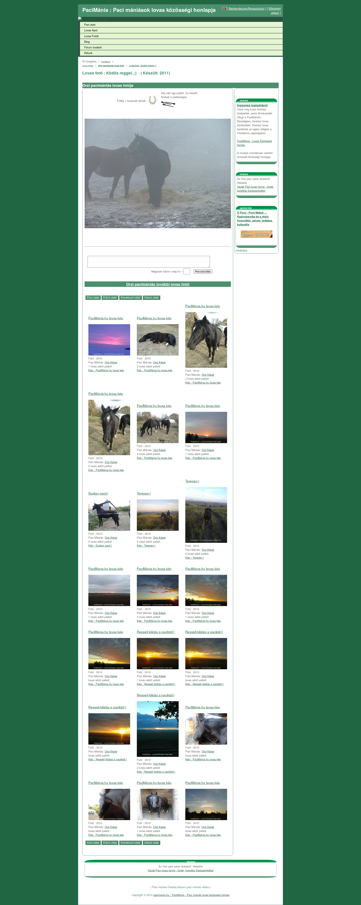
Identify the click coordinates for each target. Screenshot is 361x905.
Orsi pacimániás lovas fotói (111, 65)
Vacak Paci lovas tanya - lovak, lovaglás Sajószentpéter (255, 189)
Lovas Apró (91, 30)
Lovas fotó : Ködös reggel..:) (142, 65)
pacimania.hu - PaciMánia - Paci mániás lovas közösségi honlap (191, 895)
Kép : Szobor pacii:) (100, 545)
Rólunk (88, 53)
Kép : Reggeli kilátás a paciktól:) (156, 684)
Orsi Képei (111, 362)
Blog (87, 42)
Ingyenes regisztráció (252, 105)
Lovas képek (87, 65)
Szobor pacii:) (98, 493)
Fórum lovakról (93, 47)
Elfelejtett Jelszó (275, 10)
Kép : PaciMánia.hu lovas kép (106, 370)
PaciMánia (105, 61)
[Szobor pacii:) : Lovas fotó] (109, 530)
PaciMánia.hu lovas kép (105, 318)
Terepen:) (144, 493)
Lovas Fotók (91, 36)
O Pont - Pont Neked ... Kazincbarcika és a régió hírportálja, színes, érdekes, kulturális (255, 218)
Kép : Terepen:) (146, 545)
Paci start (89, 24)
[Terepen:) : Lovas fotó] (158, 530)
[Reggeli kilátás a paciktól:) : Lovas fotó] (158, 668)
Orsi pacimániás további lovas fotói (157, 284)
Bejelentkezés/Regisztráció (246, 8)
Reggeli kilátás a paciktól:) (155, 631)
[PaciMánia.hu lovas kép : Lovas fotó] (109, 354)
